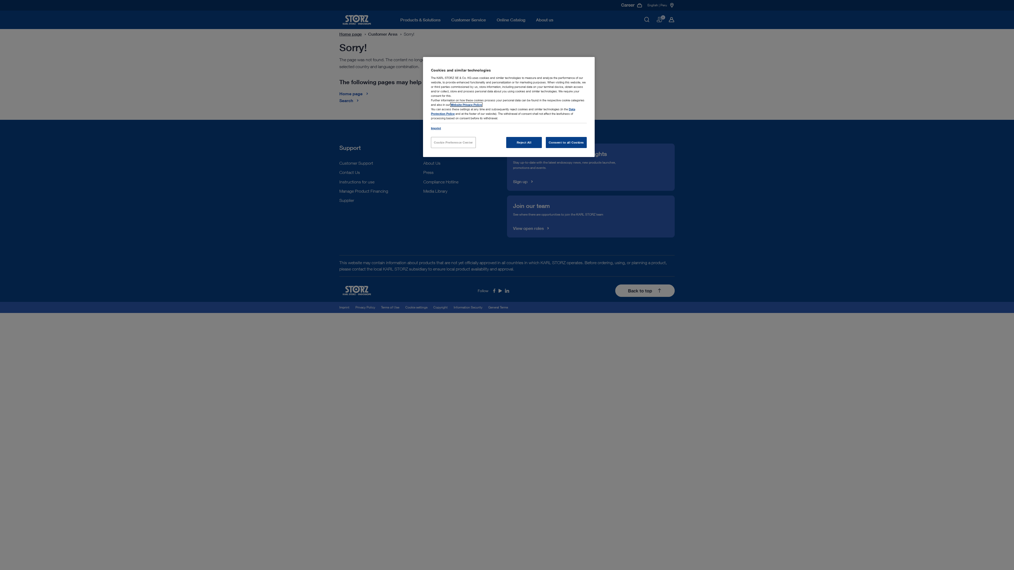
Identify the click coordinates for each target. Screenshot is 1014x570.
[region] (509, 107)
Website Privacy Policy (466, 104)
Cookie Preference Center (453, 142)
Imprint (436, 128)
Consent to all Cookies (566, 142)
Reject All (524, 142)
